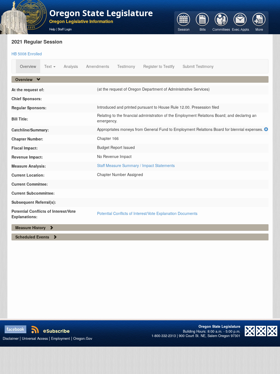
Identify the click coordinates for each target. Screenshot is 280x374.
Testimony (126, 66)
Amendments (97, 66)
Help (52, 29)
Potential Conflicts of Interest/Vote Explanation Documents (147, 213)
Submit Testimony (198, 66)
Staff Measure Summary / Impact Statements (136, 165)
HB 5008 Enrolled (26, 53)
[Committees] (221, 22)
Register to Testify (158, 66)
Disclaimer (11, 338)
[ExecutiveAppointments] (240, 22)
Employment (60, 338)
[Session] (183, 22)
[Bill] (202, 22)
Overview (28, 66)
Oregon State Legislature (101, 13)
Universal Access (35, 338)
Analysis (71, 66)
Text (48, 66)
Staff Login (65, 29)
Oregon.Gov (82, 338)
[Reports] (259, 22)
